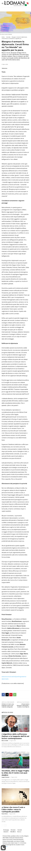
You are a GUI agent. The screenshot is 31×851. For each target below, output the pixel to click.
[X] (7, 694)
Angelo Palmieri (5, 777)
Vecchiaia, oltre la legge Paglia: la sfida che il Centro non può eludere (15, 773)
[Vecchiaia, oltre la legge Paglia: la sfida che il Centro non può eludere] (15, 760)
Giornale (8, 37)
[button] (3, 847)
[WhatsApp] (14, 694)
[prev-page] (3, 825)
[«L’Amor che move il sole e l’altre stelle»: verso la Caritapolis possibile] (15, 796)
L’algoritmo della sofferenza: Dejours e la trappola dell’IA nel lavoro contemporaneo (15, 736)
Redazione (4, 68)
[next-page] (5, 825)
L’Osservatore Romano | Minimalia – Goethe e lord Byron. (23, 705)
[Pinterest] (11, 694)
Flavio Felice (5, 813)
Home (3, 37)
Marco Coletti (5, 740)
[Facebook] (3, 694)
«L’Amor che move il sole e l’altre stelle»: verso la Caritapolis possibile (13, 809)
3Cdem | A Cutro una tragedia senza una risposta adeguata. (8, 705)
